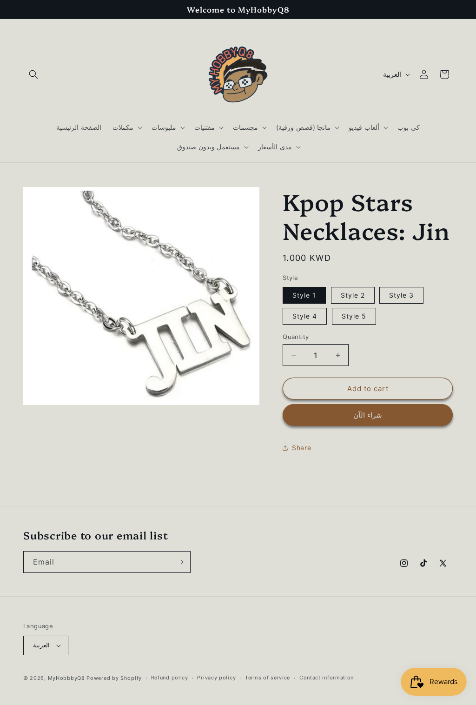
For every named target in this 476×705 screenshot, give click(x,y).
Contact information (326, 677)
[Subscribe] (180, 562)
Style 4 (304, 316)
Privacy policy (216, 677)
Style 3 (401, 295)
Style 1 (304, 295)
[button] (33, 74)
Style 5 (354, 316)
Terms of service (267, 677)
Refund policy (169, 677)
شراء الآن (367, 415)
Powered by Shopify (114, 678)
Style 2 (353, 295)
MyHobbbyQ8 (66, 678)
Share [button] (301, 448)
